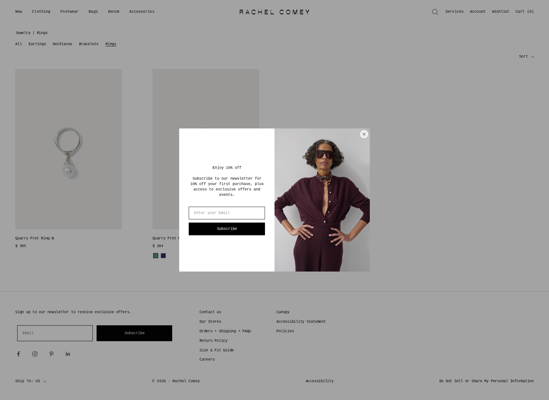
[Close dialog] (364, 134)
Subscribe (227, 229)
